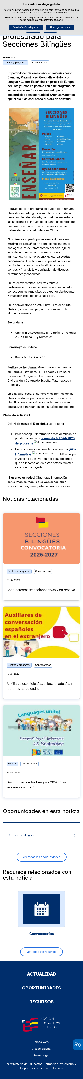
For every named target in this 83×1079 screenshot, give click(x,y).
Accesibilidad (41, 1048)
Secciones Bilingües (21, 835)
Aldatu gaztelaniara (60, 27)
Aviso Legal (41, 1055)
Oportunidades (41, 988)
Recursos (41, 1002)
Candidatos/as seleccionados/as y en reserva (41, 590)
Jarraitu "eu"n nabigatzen (26, 27)
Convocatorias (41, 934)
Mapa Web (42, 1041)
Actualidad (41, 974)
